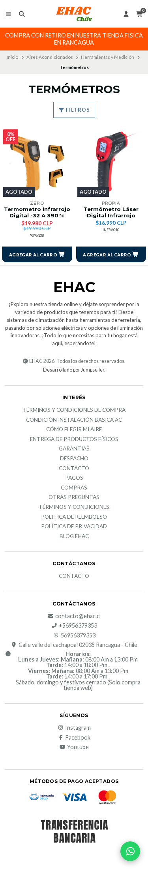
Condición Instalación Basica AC (74, 420)
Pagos (74, 478)
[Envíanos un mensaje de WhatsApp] (130, 851)
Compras (74, 488)
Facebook (78, 737)
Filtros (77, 110)
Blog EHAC (74, 536)
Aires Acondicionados (49, 57)
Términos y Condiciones (74, 507)
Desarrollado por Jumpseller (73, 370)
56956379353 (78, 635)
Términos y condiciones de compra (74, 410)
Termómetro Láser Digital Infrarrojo (111, 212)
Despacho (74, 459)
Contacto (74, 468)
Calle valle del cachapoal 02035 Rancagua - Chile (78, 645)
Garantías (74, 449)
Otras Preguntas (74, 497)
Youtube (78, 747)
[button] (37, 254)
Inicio (12, 57)
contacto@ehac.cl (78, 616)
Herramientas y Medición (107, 57)
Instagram (78, 728)
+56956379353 (78, 625)
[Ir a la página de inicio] (74, 14)
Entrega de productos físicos (74, 439)
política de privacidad (74, 526)
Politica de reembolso (74, 517)
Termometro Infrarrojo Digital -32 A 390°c (37, 212)
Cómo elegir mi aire (74, 429)
